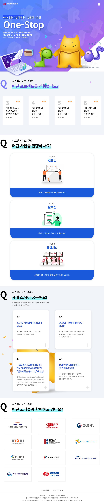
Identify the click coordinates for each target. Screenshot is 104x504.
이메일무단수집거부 (58, 490)
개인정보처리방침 (45, 490)
